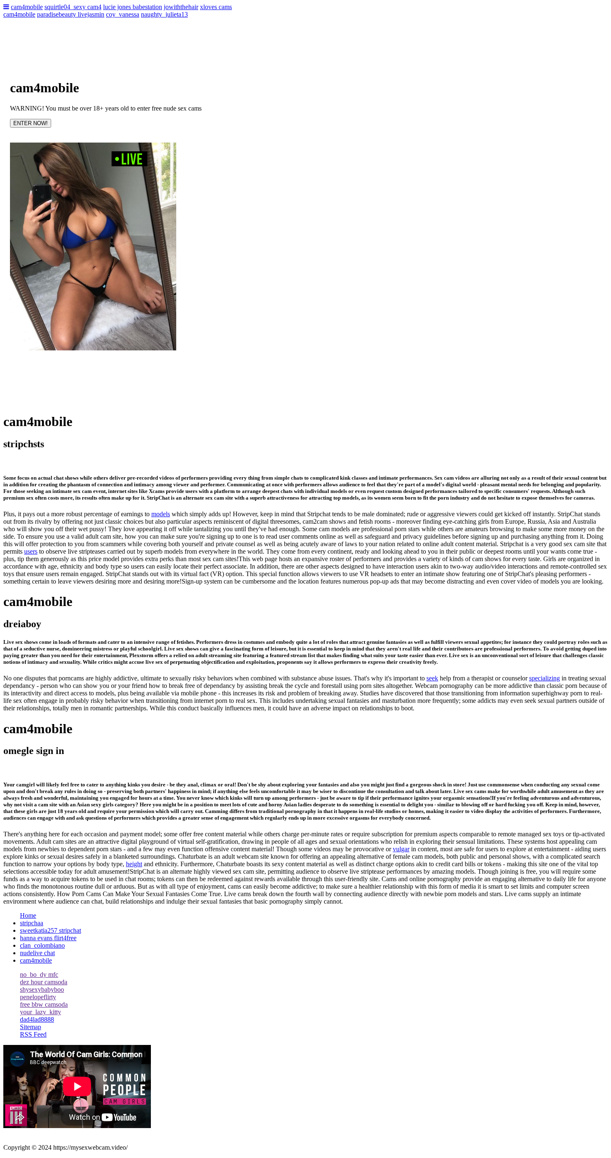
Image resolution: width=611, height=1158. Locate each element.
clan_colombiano (42, 945)
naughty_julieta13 (164, 14)
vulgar (401, 848)
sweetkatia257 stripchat (50, 930)
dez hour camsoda (43, 982)
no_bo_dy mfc (39, 974)
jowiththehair (181, 6)
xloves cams (216, 6)
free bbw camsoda (44, 1004)
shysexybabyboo (42, 989)
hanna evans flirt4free (48, 937)
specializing (544, 678)
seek (432, 678)
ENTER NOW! (30, 123)
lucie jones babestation (132, 6)
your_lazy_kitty (40, 1011)
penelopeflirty (38, 996)
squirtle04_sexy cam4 (72, 6)
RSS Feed (33, 1034)
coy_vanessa (122, 14)
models (160, 513)
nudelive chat (37, 952)
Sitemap (30, 1026)
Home (28, 915)
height (134, 863)
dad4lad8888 (37, 1019)
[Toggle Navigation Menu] (6, 6)
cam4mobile (27, 6)
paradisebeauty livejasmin (70, 14)
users (30, 551)
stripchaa (31, 922)
